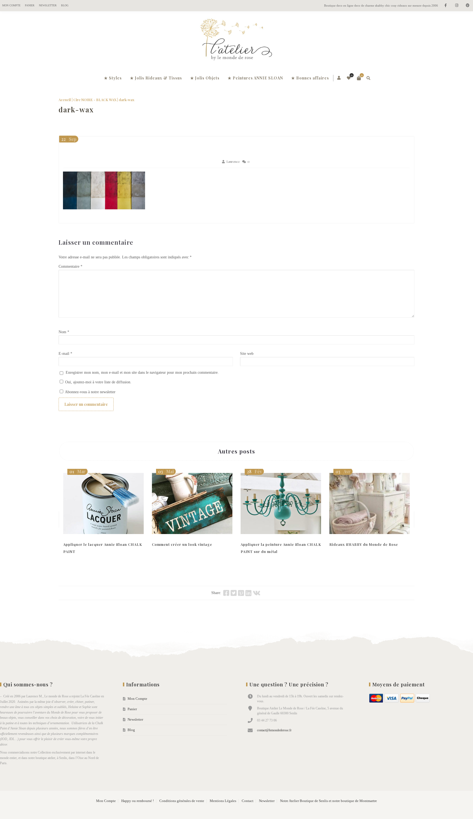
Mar (78, 471)
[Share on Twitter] (233, 593)
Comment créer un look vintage (182, 544)
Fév (254, 471)
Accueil (65, 99)
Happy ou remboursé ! (137, 801)
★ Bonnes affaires (310, 78)
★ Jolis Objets (205, 78)
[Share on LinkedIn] (248, 593)
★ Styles (113, 78)
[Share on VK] (256, 593)
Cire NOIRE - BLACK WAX (94, 99)
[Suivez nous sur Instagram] (456, 5)
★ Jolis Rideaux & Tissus (156, 78)
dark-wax (76, 109)
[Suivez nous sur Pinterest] (467, 5)
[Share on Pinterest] (241, 593)
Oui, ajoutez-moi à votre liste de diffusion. (97, 382)
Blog (64, 5)
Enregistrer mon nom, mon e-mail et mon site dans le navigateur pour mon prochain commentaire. (142, 372)
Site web (246, 354)
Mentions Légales (223, 801)
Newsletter (48, 5)
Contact (247, 801)
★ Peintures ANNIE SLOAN (255, 78)
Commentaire (70, 266)
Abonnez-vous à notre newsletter (90, 392)
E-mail (65, 354)
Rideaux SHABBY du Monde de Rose (363, 544)
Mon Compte (11, 5)
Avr (343, 471)
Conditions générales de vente (181, 801)
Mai (166, 471)
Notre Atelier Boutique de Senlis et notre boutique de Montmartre (328, 801)
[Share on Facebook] (226, 593)
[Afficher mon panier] (359, 78)
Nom (64, 332)
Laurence (233, 161)
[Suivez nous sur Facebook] (445, 5)
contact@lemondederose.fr (274, 730)
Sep (68, 139)
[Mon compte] (339, 78)
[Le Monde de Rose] (236, 40)
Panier (29, 5)
